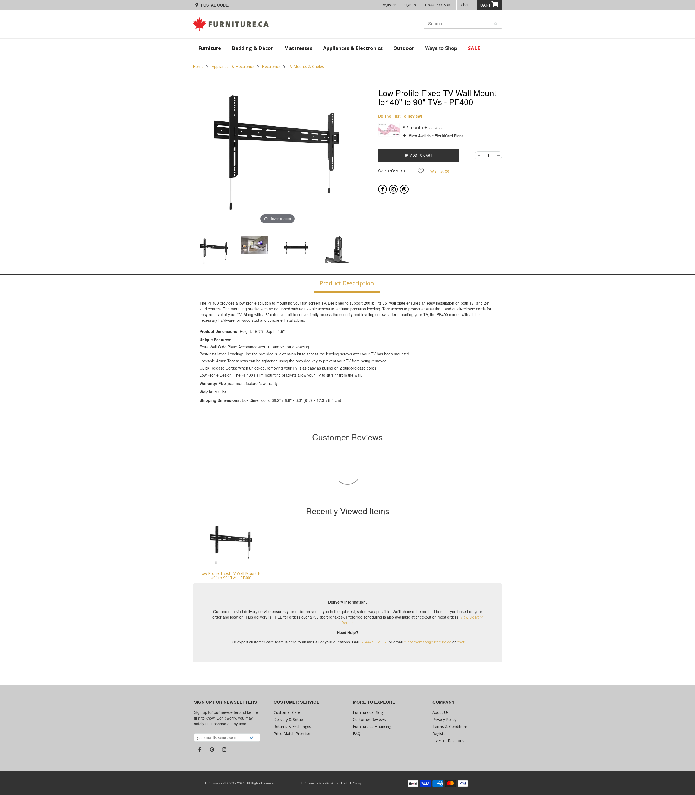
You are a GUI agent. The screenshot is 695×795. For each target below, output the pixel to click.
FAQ (357, 733)
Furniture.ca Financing (372, 726)
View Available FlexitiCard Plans (434, 135)
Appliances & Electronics (233, 66)
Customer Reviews (369, 719)
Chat (465, 4)
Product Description (347, 283)
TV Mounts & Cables (306, 66)
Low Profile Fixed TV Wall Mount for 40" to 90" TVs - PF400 (231, 575)
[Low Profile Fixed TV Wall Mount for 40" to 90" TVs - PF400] (231, 545)
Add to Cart (420, 155)
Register (388, 4)
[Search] (495, 24)
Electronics (271, 66)
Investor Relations (448, 740)
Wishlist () (439, 171)
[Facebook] (382, 189)
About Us (440, 712)
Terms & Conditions (450, 726)
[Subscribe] (251, 738)
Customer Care (287, 712)
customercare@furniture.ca (427, 642)
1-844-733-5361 (438, 4)
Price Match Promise (292, 733)
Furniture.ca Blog (368, 712)
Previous (178, 251)
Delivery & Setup (288, 719)
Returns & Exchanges (292, 726)
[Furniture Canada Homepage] (233, 24)
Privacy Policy (444, 719)
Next (376, 251)
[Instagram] (393, 189)
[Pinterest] (404, 189)
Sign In (410, 4)
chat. (461, 642)
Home (198, 66)
